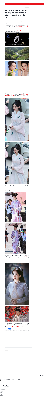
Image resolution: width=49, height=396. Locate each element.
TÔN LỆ (18, 330)
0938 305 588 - (1, 389)
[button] (27, 7)
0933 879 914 (4, 389)
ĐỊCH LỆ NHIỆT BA (14, 330)
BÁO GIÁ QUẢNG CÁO (43, 375)
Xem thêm (7, 350)
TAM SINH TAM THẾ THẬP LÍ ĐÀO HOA (26, 330)
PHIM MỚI (8, 330)
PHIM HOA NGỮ (11, 330)
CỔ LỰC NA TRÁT (21, 330)
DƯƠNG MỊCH (16, 330)
